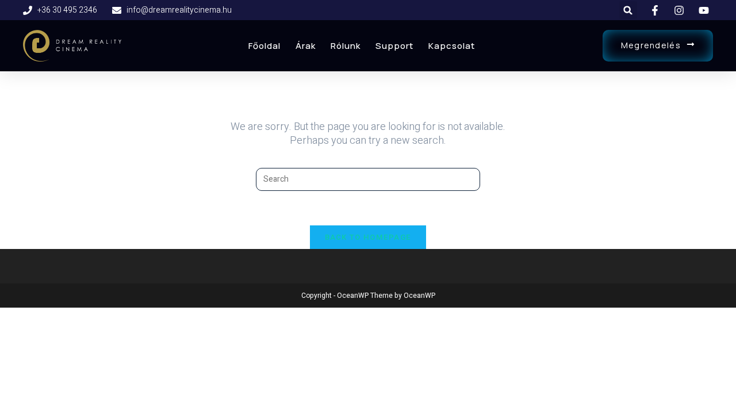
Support (394, 46)
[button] (628, 10)
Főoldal (264, 46)
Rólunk (346, 46)
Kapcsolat (451, 46)
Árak (306, 46)
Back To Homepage (368, 237)
